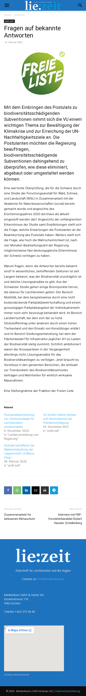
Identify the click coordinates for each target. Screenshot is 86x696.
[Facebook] (8, 490)
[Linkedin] (26, 490)
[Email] (36, 490)
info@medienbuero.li (50, 579)
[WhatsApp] (17, 490)
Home (7, 15)
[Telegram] (54, 490)
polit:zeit (20, 15)
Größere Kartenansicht (16, 674)
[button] (6, 5)
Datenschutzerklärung (67, 691)
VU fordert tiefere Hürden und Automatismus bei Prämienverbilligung (59, 418)
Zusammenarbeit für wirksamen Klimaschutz (19, 517)
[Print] (45, 490)
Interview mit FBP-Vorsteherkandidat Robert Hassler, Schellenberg (65, 519)
